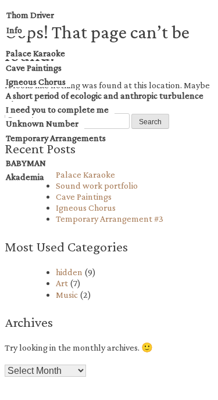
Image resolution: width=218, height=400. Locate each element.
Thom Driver (30, 15)
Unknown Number (42, 123)
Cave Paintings (34, 68)
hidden (69, 272)
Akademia (25, 177)
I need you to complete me (57, 109)
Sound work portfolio (97, 185)
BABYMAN (26, 163)
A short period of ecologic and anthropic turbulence (104, 95)
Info (14, 30)
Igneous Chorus (36, 82)
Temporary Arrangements (56, 138)
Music (67, 295)
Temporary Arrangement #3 (109, 219)
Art (62, 283)
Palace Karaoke (35, 53)
